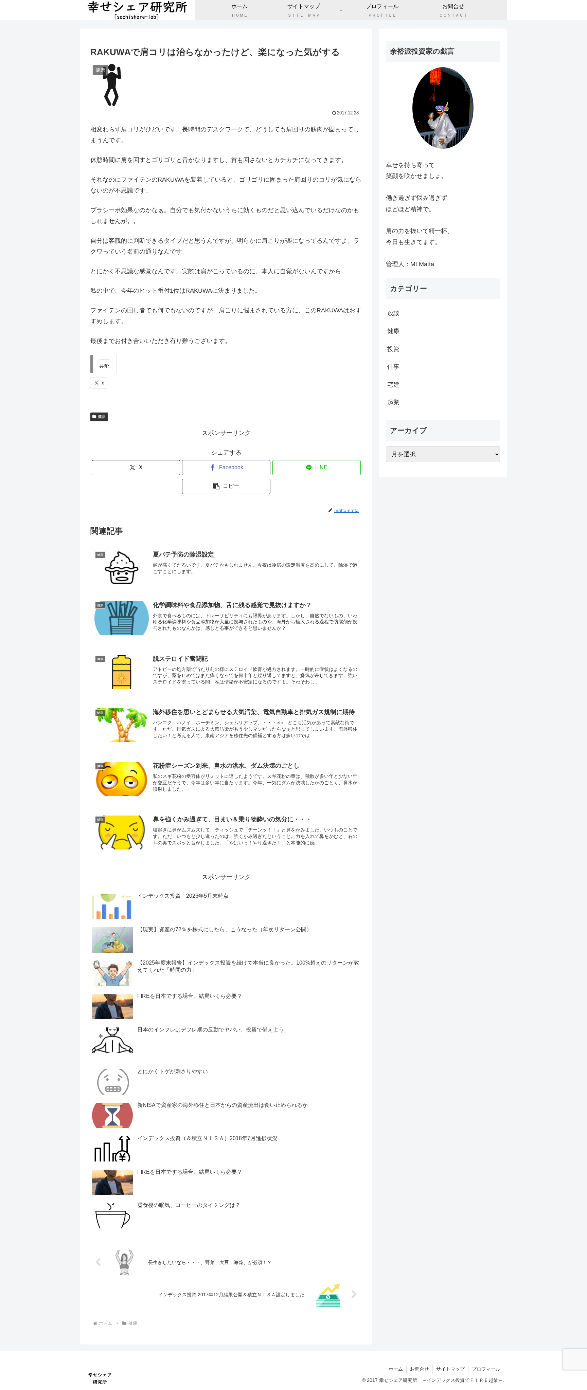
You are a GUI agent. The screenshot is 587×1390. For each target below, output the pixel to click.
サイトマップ (450, 1369)
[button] (226, 486)
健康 (102, 416)
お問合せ (419, 1369)
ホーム (396, 1369)
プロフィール (486, 1369)
